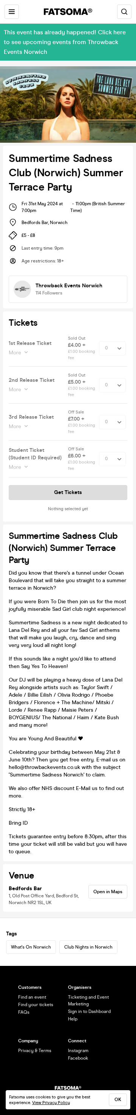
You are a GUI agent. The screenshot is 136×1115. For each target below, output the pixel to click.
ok (117, 1099)
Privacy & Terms (34, 1050)
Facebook (78, 1058)
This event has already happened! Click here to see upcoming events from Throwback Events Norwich (65, 42)
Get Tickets (68, 492)
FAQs (23, 1012)
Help (72, 1019)
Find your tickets (35, 1004)
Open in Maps (107, 891)
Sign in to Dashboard (89, 1011)
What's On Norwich (31, 947)
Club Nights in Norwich (88, 947)
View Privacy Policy (51, 1102)
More (15, 352)
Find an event (32, 997)
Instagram (78, 1050)
